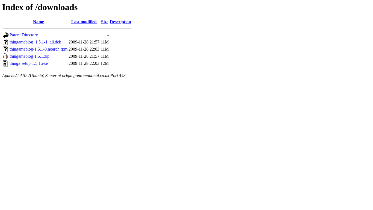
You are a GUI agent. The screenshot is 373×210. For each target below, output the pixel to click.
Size (104, 21)
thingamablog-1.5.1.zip (29, 56)
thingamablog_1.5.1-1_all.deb (35, 42)
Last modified (84, 21)
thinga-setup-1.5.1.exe (29, 63)
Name (38, 21)
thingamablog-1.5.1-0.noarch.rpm (38, 49)
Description (120, 21)
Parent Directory (24, 35)
